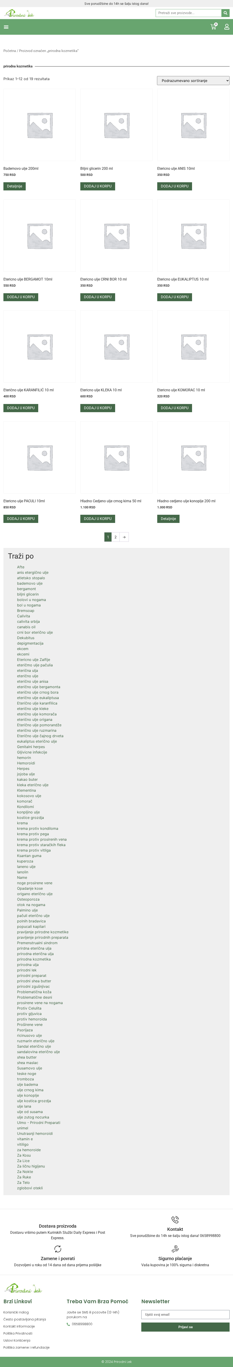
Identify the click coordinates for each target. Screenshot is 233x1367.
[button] (6, 27)
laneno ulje (26, 866)
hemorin (24, 757)
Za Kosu (24, 1155)
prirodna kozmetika (34, 959)
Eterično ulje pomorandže (39, 725)
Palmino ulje (27, 910)
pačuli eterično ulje (33, 915)
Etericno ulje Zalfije (33, 659)
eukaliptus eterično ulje (37, 741)
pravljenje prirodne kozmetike (42, 932)
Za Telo (23, 1182)
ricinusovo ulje (29, 1035)
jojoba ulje (26, 774)
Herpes (23, 768)
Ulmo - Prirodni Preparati (38, 1122)
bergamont (26, 588)
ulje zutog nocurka (33, 1117)
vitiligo (23, 1144)
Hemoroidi (26, 763)
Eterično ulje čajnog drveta (40, 736)
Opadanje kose (30, 888)
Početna (9, 51)
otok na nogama (31, 904)
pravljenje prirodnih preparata (42, 937)
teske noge (26, 1073)
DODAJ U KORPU (97, 186)
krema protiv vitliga (34, 850)
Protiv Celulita (29, 1008)
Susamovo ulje (29, 1068)
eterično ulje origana (34, 719)
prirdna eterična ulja (34, 948)
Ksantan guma (29, 855)
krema (22, 823)
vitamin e (25, 1139)
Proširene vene (30, 1024)
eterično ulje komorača (37, 714)
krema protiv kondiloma (37, 828)
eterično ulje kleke (32, 708)
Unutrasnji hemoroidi (35, 1133)
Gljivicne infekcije (32, 752)
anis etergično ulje (32, 572)
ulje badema (27, 1084)
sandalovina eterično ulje (38, 1051)
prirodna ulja (28, 964)
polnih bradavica (31, 921)
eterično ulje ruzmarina (36, 730)
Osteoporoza (28, 899)
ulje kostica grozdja (34, 1101)
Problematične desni (34, 997)
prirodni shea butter (34, 981)
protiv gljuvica (29, 1013)
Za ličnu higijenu (31, 1166)
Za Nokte (25, 1171)
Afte (20, 567)
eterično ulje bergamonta (38, 687)
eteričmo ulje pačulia (35, 665)
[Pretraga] (225, 13)
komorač (24, 801)
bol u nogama (29, 605)
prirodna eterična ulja (35, 953)
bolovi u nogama (31, 599)
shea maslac (27, 1062)
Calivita (23, 616)
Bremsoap (25, 610)
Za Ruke (24, 1177)
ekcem (22, 648)
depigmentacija (30, 643)
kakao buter (27, 779)
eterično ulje (27, 676)
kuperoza (25, 861)
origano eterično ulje (35, 894)
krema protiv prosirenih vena (42, 839)
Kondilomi (25, 806)
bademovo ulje (30, 583)
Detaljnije (14, 186)
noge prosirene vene (34, 883)
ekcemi (23, 654)
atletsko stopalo (31, 578)
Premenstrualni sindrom (37, 943)
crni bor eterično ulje (35, 632)
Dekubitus (25, 637)
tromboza (25, 1079)
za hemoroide (29, 1150)
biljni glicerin (28, 594)
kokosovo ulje (29, 795)
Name (22, 877)
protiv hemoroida (32, 1019)
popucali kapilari (31, 926)
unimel (22, 1128)
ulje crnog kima (30, 1090)
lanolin (22, 872)
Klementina (26, 790)
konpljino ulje (28, 812)
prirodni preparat (31, 975)
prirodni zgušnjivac (33, 986)
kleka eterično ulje (32, 785)
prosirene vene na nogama (40, 1002)
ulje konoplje (28, 1095)
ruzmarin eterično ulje (35, 1041)
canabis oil (26, 627)
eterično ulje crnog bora (37, 692)
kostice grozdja (30, 817)
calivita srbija (28, 621)
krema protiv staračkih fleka (41, 844)
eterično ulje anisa (32, 681)
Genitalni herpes (31, 746)
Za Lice (23, 1160)
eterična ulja (27, 670)
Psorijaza (25, 1030)
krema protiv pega (33, 834)
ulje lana (24, 1106)
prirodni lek (27, 970)
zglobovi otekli (30, 1188)
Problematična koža (34, 992)
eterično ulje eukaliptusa (38, 697)
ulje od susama (30, 1111)
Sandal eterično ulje (34, 1046)
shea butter (27, 1057)
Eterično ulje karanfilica (37, 703)
